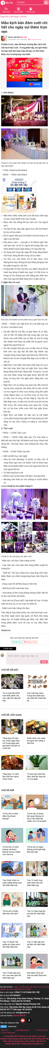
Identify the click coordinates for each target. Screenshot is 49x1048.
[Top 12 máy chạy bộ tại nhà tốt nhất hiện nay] (37, 899)
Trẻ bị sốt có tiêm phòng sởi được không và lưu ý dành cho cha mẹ (11, 851)
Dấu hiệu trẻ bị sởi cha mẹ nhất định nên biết (36, 975)
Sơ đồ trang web (8, 1033)
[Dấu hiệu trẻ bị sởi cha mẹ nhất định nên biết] (37, 961)
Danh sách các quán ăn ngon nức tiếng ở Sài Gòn (36, 740)
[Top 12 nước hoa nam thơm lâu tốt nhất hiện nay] (37, 868)
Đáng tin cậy (31, 642)
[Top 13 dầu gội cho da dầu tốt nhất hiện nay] (37, 930)
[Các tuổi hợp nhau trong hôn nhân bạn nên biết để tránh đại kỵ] (37, 681)
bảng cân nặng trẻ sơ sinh (35, 987)
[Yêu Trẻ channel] (23, 1023)
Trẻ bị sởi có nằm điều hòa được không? (10, 816)
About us (5, 1030)
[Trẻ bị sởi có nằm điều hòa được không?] (12, 802)
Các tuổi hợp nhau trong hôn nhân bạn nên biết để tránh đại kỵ (36, 697)
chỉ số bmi (26, 989)
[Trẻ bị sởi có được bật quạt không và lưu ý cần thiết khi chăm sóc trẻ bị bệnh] (37, 802)
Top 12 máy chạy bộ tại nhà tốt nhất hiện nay (36, 913)
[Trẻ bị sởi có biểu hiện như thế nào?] (12, 899)
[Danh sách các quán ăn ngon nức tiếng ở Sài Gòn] (37, 726)
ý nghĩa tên (17, 989)
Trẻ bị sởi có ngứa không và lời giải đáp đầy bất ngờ (36, 849)
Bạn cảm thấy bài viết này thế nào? (24, 638)
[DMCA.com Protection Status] (9, 1028)
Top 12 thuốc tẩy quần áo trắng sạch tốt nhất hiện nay (11, 944)
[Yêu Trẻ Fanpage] (29, 1023)
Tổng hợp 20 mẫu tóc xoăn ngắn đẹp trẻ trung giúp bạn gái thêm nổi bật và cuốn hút (11, 743)
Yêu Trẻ (9, 3)
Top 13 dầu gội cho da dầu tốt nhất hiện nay (36, 944)
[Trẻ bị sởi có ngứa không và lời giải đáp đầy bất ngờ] (37, 835)
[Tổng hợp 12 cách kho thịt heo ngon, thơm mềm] (12, 762)
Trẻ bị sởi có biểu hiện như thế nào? (10, 912)
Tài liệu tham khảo (35, 39)
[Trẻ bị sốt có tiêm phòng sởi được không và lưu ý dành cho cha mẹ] (12, 835)
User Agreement (22, 1030)
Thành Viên (30, 12)
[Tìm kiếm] (46, 2)
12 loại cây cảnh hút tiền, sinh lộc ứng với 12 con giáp (36, 776)
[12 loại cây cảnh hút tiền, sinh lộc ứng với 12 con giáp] (37, 762)
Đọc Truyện (18, 12)
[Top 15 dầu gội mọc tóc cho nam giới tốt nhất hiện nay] (12, 961)
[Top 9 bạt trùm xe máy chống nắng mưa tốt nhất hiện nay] (12, 868)
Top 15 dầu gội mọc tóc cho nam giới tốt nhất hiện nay (11, 975)
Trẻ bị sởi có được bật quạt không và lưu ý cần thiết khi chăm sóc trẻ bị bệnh (36, 817)
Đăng (44, 662)
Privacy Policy (42, 1030)
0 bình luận (8, 648)
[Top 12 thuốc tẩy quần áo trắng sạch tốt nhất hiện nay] (12, 930)
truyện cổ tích (18, 987)
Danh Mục (6, 12)
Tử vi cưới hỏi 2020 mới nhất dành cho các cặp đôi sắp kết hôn (11, 697)
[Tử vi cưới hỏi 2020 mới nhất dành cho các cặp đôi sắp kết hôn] (12, 681)
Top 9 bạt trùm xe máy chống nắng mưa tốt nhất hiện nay (12, 882)
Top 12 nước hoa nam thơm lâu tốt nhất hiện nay (35, 882)
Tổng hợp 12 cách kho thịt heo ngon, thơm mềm (10, 776)
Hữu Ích (17, 642)
